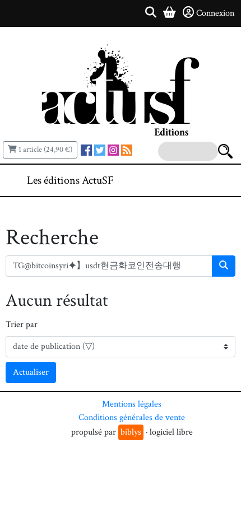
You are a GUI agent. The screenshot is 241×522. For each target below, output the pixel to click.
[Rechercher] (223, 266)
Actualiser (31, 372)
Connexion (215, 13)
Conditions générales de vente (131, 417)
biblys (131, 432)
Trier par (22, 324)
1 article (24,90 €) (44, 150)
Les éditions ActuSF (70, 180)
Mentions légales (131, 404)
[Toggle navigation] (198, 180)
